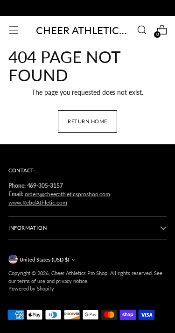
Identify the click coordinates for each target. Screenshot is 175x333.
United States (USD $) (44, 259)
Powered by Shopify (31, 288)
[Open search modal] (141, 30)
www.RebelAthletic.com (37, 202)
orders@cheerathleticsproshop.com (68, 194)
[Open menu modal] (13, 30)
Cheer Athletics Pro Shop (79, 273)
